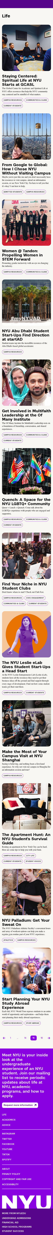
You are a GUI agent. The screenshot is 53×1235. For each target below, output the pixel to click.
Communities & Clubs (36, 100)
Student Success (13, 1231)
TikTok (6, 1154)
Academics (8, 1119)
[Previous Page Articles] (4, 1038)
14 (25, 1037)
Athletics (8, 940)
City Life (30, 856)
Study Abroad (32, 1023)
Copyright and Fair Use (17, 1179)
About (6, 1169)
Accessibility (10, 1184)
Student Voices (33, 861)
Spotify (6, 1159)
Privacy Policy (11, 1174)
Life (4, 1114)
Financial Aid (10, 1223)
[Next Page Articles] (49, 1038)
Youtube (7, 1149)
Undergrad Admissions (16, 1218)
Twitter (7, 1139)
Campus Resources (13, 100)
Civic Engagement (35, 598)
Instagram (8, 1133)
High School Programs (17, 1227)
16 (42, 1037)
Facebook (8, 1144)
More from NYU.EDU (14, 1213)
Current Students (12, 106)
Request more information (18, 1105)
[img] (26, 48)
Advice (6, 1125)
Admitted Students (13, 192)
